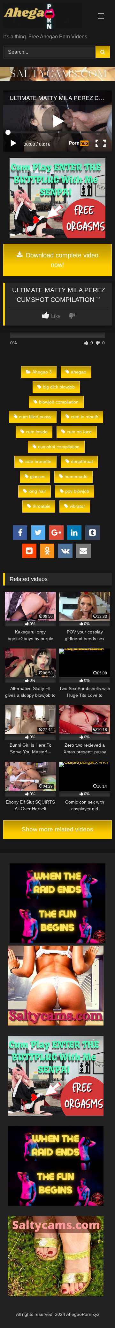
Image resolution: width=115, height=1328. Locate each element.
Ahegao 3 (42, 371)
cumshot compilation (59, 446)
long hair (37, 491)
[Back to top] (95, 1309)
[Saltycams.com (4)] (55, 1023)
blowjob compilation (59, 402)
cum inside (37, 431)
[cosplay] (57, 236)
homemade (76, 476)
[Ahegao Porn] (47, 17)
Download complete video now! (61, 260)
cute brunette (38, 461)
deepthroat (82, 461)
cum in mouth (84, 416)
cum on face (79, 431)
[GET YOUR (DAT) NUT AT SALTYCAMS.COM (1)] (57, 79)
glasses (37, 476)
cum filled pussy (35, 416)
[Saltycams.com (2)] (55, 1294)
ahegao (78, 371)
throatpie (41, 506)
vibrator (77, 506)
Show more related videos (57, 829)
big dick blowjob (59, 386)
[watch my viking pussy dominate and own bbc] (57, 941)
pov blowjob (77, 491)
